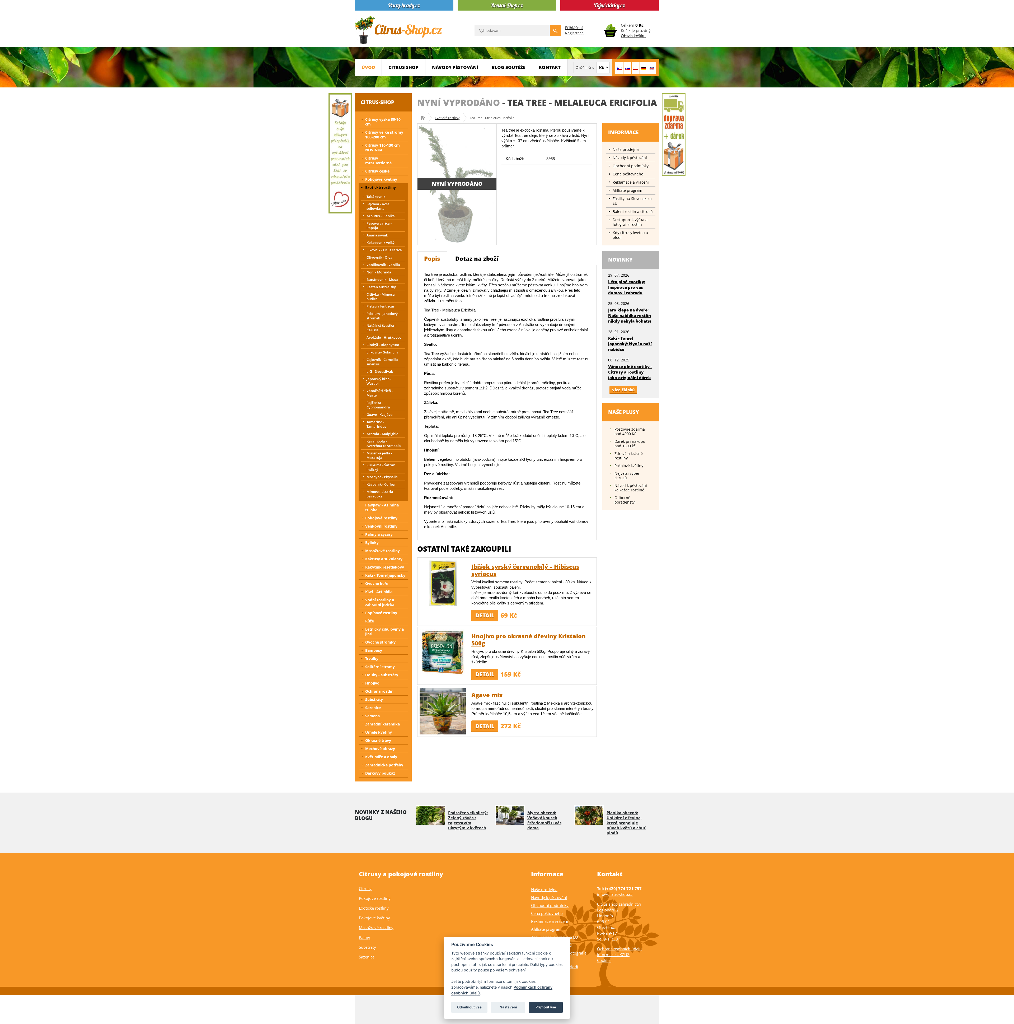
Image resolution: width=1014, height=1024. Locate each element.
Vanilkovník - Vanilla (383, 264)
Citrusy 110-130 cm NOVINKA (382, 147)
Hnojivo (372, 683)
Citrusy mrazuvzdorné (378, 160)
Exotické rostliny (447, 117)
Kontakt (550, 67)
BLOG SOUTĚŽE (508, 67)
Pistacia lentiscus (381, 306)
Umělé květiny (378, 732)
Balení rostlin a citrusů (633, 211)
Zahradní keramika (382, 724)
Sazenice (373, 707)
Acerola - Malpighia (382, 433)
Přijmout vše (546, 1007)
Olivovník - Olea (379, 257)
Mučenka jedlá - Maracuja (379, 455)
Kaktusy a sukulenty (383, 558)
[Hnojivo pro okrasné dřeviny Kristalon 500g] (442, 652)
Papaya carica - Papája (379, 225)
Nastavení (508, 1007)
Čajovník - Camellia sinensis (382, 361)
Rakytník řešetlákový (384, 567)
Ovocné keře (376, 583)
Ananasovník (377, 235)
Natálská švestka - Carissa (381, 327)
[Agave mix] (443, 711)
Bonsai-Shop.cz (424, 117)
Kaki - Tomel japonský (385, 575)
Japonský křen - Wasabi (379, 381)
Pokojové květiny (381, 179)
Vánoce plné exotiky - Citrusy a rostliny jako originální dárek (630, 372)
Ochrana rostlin (379, 691)
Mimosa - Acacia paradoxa (380, 494)
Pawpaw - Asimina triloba (382, 507)
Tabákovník (376, 196)
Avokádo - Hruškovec (384, 337)
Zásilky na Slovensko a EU (632, 201)
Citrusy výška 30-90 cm (383, 122)
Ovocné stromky (380, 642)
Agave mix (487, 695)
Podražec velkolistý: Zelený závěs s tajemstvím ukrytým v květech (468, 820)
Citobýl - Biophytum (383, 344)
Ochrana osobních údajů (619, 948)
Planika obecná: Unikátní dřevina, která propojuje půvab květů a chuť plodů (626, 822)
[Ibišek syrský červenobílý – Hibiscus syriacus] (443, 582)
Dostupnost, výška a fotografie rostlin (630, 222)
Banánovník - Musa (382, 279)
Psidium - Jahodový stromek (382, 315)
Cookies (604, 960)
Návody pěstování (455, 67)
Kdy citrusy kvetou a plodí (630, 235)
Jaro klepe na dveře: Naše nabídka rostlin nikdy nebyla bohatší (629, 315)
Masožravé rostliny (382, 550)
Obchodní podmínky (631, 165)
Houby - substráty (381, 674)
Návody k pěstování (630, 157)
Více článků (623, 389)
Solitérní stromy (380, 666)
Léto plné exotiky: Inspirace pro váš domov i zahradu (626, 287)
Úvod (368, 67)
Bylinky (372, 542)
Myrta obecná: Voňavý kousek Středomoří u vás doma (544, 820)
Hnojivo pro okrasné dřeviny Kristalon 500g (528, 639)
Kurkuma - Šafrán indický (381, 467)
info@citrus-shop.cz (615, 894)
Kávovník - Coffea (381, 484)
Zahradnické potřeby (384, 764)
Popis (432, 258)
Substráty (374, 699)
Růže (369, 620)
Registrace (574, 32)
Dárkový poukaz (380, 773)
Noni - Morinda (379, 272)
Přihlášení (574, 27)
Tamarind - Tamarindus (376, 424)
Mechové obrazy (380, 748)
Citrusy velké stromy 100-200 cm (384, 134)
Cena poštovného (628, 173)
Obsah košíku (633, 35)
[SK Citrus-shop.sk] (627, 68)
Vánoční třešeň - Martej (380, 393)
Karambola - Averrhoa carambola (384, 443)
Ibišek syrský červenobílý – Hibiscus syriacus (525, 570)
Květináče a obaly (381, 756)
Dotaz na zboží (476, 258)
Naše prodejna (626, 149)
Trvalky (371, 658)
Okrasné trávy (378, 740)
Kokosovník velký (381, 242)
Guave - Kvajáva (380, 414)
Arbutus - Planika (381, 215)
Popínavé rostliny (381, 612)
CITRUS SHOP (403, 67)
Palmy (364, 937)
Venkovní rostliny (381, 526)
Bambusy (373, 650)
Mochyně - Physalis (382, 476)
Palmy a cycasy (379, 534)
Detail (484, 615)
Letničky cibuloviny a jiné (384, 631)
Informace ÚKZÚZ (613, 954)
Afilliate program (627, 190)
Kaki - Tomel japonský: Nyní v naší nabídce (630, 344)
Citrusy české (377, 171)
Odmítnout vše (469, 1007)
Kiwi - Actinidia (378, 591)
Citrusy (365, 888)
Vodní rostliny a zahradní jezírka (379, 602)
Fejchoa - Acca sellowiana (378, 206)
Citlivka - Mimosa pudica (381, 296)
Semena (372, 715)
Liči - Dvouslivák (380, 371)
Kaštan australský (381, 287)
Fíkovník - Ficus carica (384, 250)
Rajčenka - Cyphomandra (378, 404)
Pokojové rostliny (381, 517)
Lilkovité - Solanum (382, 352)
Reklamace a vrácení (631, 182)
